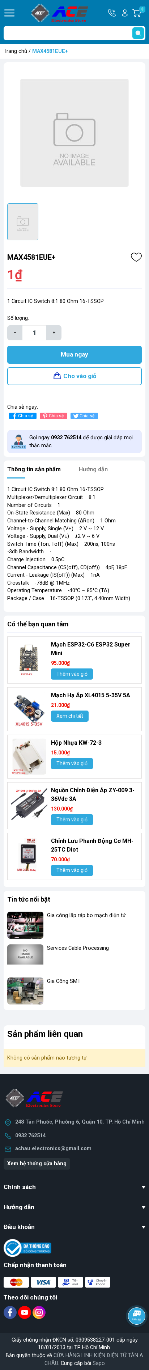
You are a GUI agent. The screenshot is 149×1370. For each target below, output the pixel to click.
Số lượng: (18, 318)
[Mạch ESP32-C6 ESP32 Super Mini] (29, 658)
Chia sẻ (25, 415)
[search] (138, 33)
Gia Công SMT (64, 981)
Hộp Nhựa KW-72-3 (76, 742)
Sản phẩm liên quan (45, 1034)
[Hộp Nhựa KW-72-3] (29, 757)
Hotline (112, 12)
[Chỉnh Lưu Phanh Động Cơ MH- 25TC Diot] (29, 855)
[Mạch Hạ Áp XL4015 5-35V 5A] (29, 709)
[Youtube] (25, 1312)
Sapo (99, 1363)
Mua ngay (74, 354)
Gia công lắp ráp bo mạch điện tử (86, 915)
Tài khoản (124, 12)
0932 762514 (30, 1136)
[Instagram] (39, 1312)
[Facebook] (11, 1312)
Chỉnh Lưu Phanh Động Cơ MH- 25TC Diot (92, 845)
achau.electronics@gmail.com (53, 1149)
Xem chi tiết (69, 716)
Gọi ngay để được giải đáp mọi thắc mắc (81, 442)
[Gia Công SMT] (25, 990)
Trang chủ (15, 51)
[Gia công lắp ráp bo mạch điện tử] (25, 925)
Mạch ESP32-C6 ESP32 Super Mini (91, 649)
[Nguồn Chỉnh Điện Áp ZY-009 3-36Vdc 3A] (29, 804)
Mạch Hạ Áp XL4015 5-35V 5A (90, 695)
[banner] (74, 1018)
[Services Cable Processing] (25, 957)
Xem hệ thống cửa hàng (37, 1164)
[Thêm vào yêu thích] (136, 257)
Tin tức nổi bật (28, 899)
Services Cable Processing (78, 948)
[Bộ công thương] (27, 1248)
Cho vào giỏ (80, 376)
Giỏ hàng (143, 13)
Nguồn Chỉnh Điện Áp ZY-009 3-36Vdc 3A (93, 794)
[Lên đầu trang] (137, 1335)
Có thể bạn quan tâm (38, 624)
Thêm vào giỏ (72, 674)
